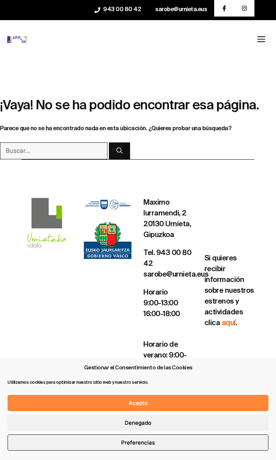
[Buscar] (119, 151)
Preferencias (138, 442)
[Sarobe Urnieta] (17, 39)
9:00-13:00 (160, 303)
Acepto (138, 403)
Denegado (138, 422)
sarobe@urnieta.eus (181, 10)
